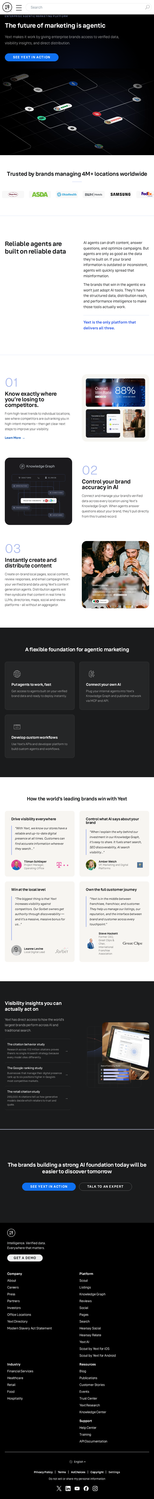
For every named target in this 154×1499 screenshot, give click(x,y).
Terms (62, 1472)
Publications (88, 1378)
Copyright (97, 1472)
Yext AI (84, 1342)
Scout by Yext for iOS (94, 1349)
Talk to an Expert (105, 1186)
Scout (83, 1281)
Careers (13, 1288)
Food (10, 1392)
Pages (83, 1315)
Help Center (87, 1428)
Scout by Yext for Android (97, 1356)
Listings (85, 1288)
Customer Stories (91, 1385)
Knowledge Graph (92, 1294)
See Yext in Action (31, 57)
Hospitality (15, 1399)
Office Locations (19, 1315)
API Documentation (93, 1441)
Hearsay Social (90, 1328)
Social (83, 1308)
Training (85, 1435)
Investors (14, 1308)
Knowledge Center (92, 1412)
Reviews (85, 1301)
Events (84, 1392)
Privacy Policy (43, 1472)
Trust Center (88, 1399)
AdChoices (78, 1472)
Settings (114, 1472)
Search (84, 1322)
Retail (11, 1385)
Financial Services (20, 1371)
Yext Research (89, 1405)
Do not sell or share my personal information (77, 1479)
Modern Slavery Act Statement (29, 1328)
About (11, 1281)
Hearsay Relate (90, 1335)
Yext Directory (17, 1322)
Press (11, 1294)
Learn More (15, 438)
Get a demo (25, 1258)
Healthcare (15, 1378)
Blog (82, 1371)
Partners (13, 1301)
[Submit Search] (147, 7)
